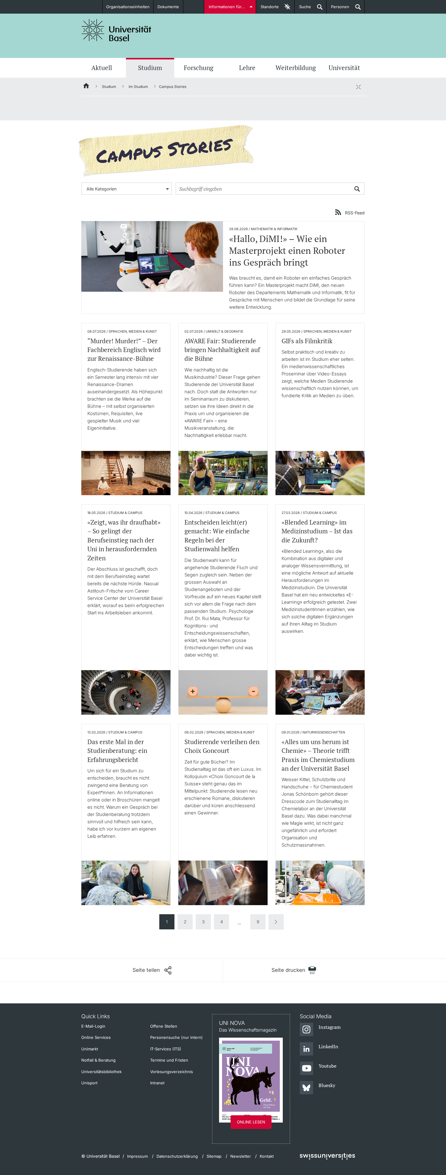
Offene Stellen (163, 1026)
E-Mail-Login (93, 1026)
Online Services (96, 1037)
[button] (152, 970)
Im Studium (138, 86)
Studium (150, 67)
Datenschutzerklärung (177, 1156)
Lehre (247, 67)
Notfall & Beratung (98, 1060)
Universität (344, 67)
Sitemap (214, 1156)
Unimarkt (89, 1048)
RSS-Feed (355, 212)
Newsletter (240, 1156)
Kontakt (267, 1156)
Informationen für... (227, 6)
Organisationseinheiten (128, 6)
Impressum (137, 1156)
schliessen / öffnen (358, 86)
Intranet (157, 1082)
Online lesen (251, 1122)
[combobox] (126, 189)
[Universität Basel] (116, 30)
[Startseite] (86, 86)
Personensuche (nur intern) (176, 1037)
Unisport (89, 1082)
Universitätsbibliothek (101, 1071)
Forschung (198, 67)
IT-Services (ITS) (165, 1048)
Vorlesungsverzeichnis (171, 1071)
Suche (303, 9)
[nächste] (276, 922)
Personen (337, 9)
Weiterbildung (295, 67)
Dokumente (168, 6)
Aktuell (101, 67)
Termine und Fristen (169, 1060)
